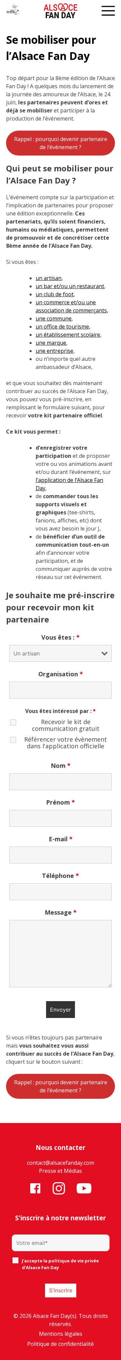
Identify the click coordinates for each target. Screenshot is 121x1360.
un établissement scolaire (68, 334)
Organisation (60, 674)
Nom (61, 765)
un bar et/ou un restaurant (70, 286)
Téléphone (60, 876)
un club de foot (55, 294)
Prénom (60, 802)
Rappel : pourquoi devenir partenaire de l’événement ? (60, 143)
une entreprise (54, 350)
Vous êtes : (60, 637)
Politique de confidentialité (60, 1344)
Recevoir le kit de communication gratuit (65, 725)
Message (61, 912)
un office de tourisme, (63, 326)
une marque (51, 342)
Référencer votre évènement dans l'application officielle (65, 742)
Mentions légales (60, 1333)
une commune (54, 318)
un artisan (49, 278)
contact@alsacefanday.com (60, 1162)
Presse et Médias (60, 1171)
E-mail (61, 839)
